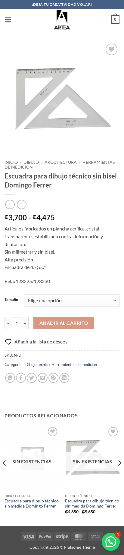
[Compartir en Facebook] (21, 378)
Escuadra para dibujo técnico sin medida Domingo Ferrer (32, 504)
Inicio (11, 162)
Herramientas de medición (74, 364)
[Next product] (9, 204)
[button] (8, 19)
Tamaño (11, 300)
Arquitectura (61, 162)
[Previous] (4, 475)
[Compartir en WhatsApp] (10, 378)
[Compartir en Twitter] (32, 378)
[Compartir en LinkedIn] (64, 378)
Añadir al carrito (63, 323)
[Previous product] (21, 204)
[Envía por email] (43, 378)
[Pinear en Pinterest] (53, 378)
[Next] (119, 475)
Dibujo (31, 162)
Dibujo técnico (37, 364)
